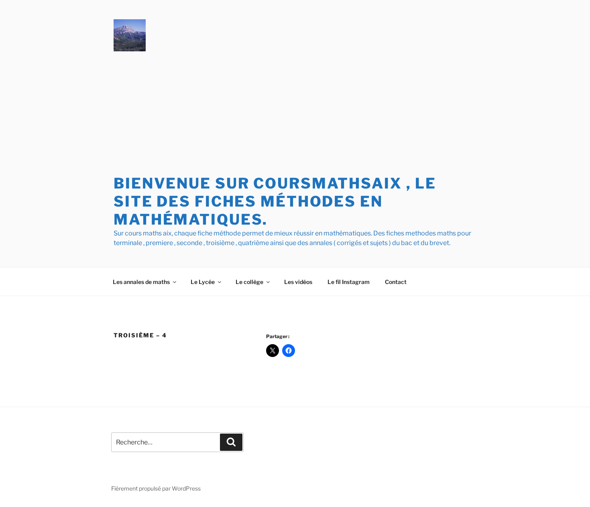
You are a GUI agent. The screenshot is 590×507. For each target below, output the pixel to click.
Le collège (249, 281)
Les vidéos (298, 281)
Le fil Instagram (349, 281)
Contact (396, 281)
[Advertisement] (295, 114)
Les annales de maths (141, 281)
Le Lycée (203, 281)
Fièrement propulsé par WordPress (156, 488)
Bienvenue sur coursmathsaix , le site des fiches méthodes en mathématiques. (275, 201)
